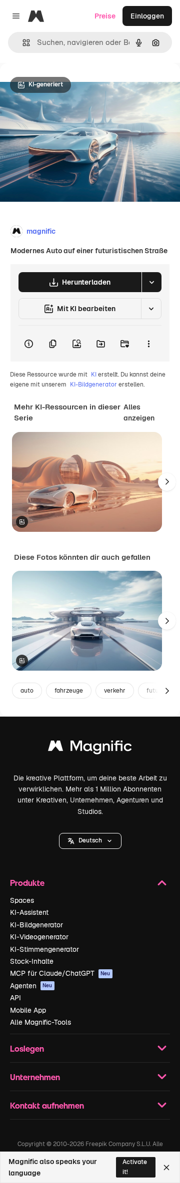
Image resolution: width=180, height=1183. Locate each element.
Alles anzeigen (139, 412)
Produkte (27, 882)
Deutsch (90, 840)
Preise (105, 15)
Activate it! (134, 1167)
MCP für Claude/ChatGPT (60, 973)
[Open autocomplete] (22, 42)
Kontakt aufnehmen (47, 1105)
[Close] (167, 1168)
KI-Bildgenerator (93, 385)
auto (27, 691)
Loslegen (27, 1048)
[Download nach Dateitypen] (152, 282)
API (15, 997)
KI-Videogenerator (39, 936)
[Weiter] (167, 482)
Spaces (22, 900)
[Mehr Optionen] (148, 344)
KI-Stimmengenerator (44, 949)
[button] (90, 841)
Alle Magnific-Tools (40, 1022)
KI (93, 375)
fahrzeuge (68, 691)
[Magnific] (90, 748)
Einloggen (147, 15)
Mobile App (28, 1010)
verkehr (115, 691)
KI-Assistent (29, 912)
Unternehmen (35, 1077)
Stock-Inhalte (32, 961)
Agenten (31, 985)
